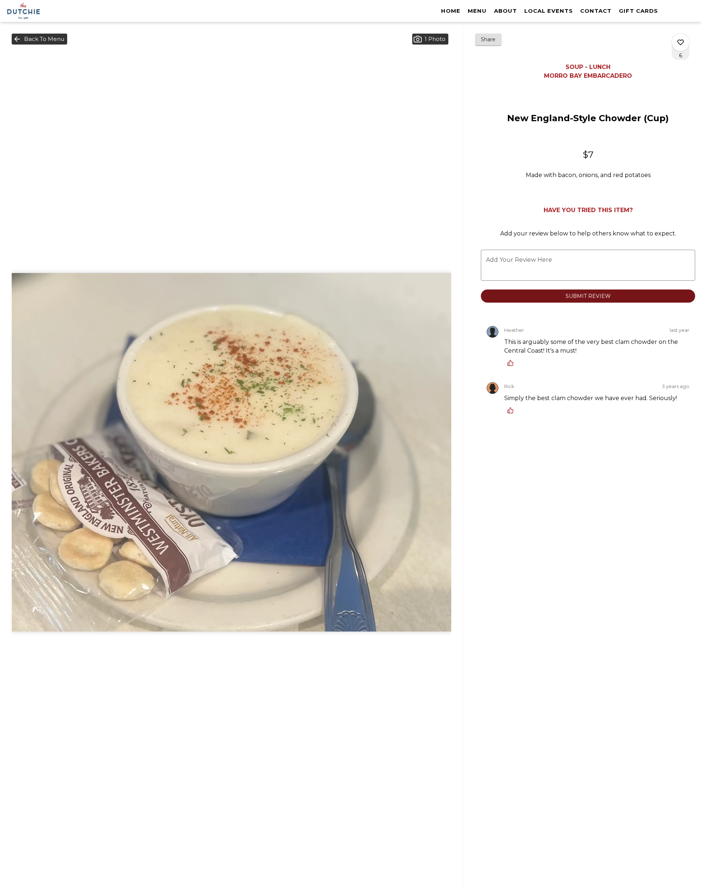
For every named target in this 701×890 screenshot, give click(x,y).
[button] (39, 39)
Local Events (548, 10)
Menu (477, 10)
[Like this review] (512, 363)
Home (450, 10)
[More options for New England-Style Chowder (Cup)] (680, 42)
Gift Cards (638, 10)
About (505, 10)
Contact (596, 10)
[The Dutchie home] (39, 11)
